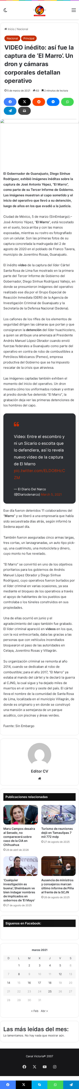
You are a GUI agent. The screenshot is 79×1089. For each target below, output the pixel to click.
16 (29, 982)
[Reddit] (38, 102)
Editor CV (39, 771)
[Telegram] (10, 111)
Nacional (22, 29)
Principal (28, 38)
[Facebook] (10, 102)
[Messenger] (53, 102)
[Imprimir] (24, 111)
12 (60, 974)
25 (50, 991)
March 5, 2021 (51, 494)
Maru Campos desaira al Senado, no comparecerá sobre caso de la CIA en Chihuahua (19, 837)
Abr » (44, 1011)
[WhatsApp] (67, 102)
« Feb (34, 1011)
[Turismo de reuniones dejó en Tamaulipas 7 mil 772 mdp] (58, 814)
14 (8, 982)
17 (39, 982)
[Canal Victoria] (39, 10)
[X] (24, 102)
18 (49, 982)
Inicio (11, 29)
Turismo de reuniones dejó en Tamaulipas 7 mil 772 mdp (57, 832)
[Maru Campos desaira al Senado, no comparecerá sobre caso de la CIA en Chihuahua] (20, 814)
